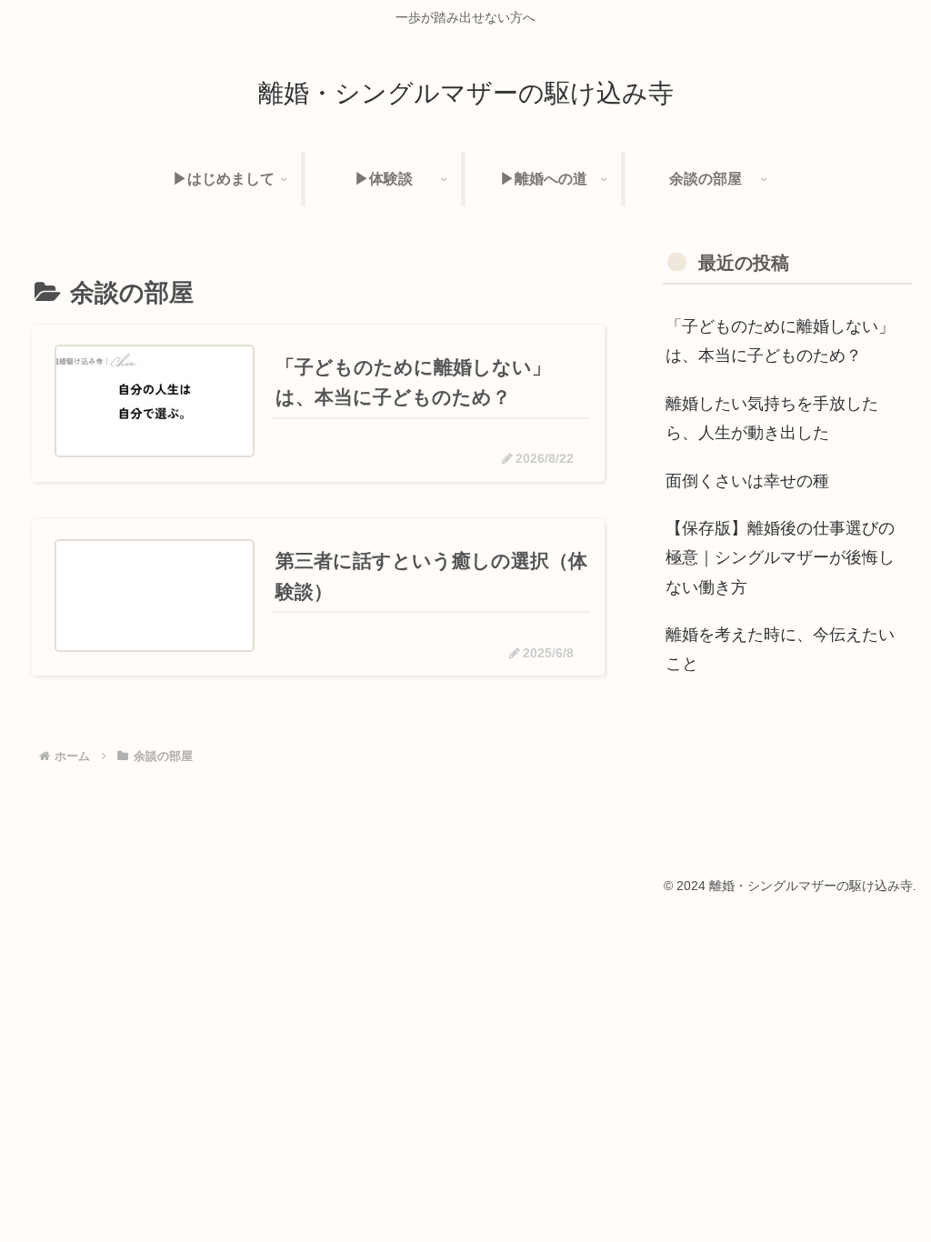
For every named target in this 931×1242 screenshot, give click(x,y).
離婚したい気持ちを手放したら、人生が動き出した (772, 418)
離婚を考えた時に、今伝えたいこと (780, 649)
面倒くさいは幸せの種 (747, 481)
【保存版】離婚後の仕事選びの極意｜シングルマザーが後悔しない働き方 (780, 557)
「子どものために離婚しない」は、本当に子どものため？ (780, 341)
